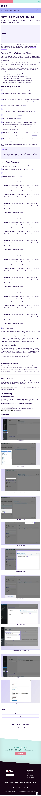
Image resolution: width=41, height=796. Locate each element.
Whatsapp (14, 787)
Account (28, 782)
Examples (11, 782)
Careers (34, 782)
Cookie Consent (33, 791)
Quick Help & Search (37, 10)
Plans (16, 782)
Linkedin (24, 787)
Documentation (6, 10)
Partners (22, 782)
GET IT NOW (39, 2)
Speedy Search (20, 727)
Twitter (19, 787)
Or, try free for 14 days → (20, 756)
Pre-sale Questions (30, 777)
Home (6, 782)
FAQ (28, 773)
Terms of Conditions (22, 791)
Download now (10, 775)
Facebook (22, 787)
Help (2, 10)
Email (16, 787)
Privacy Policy (28, 791)
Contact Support (30, 775)
